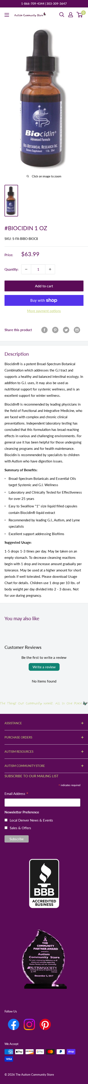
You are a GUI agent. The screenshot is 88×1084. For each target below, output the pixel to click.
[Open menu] (7, 15)
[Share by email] (77, 329)
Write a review (44, 667)
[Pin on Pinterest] (55, 329)
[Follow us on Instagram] (29, 1024)
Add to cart (44, 286)
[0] (80, 14)
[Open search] (61, 14)
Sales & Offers (20, 828)
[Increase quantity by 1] (50, 269)
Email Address (16, 794)
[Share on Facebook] (44, 329)
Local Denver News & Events (31, 820)
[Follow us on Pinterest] (45, 1024)
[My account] (70, 14)
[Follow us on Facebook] (13, 1024)
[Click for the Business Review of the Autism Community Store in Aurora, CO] (44, 875)
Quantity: (12, 269)
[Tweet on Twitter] (66, 329)
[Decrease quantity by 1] (26, 269)
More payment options (44, 311)
